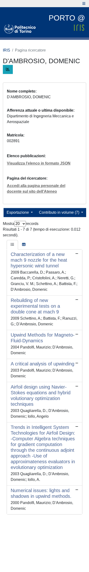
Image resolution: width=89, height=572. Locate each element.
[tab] (12, 245)
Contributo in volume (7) (59, 212)
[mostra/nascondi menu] (84, 3)
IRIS (6, 50)
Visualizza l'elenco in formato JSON (38, 163)
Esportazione (18, 212)
